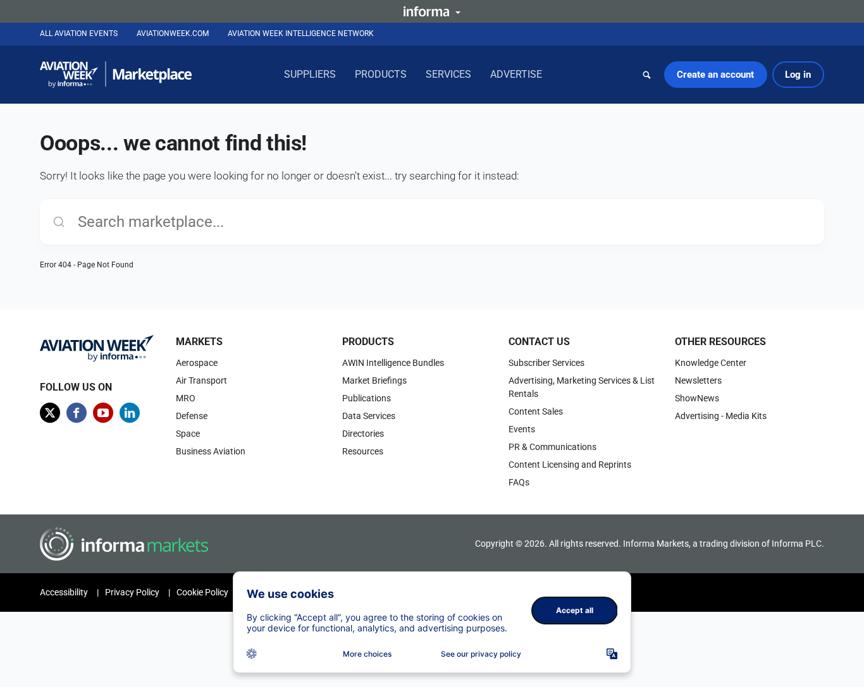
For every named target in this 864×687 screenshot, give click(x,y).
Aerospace (197, 363)
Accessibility (64, 592)
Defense (191, 416)
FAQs (519, 482)
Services (448, 74)
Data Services (368, 416)
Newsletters (698, 380)
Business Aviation (210, 451)
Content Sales (536, 411)
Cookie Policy (202, 592)
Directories (363, 434)
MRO (185, 398)
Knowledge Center (710, 363)
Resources (362, 451)
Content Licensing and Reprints (570, 464)
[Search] (647, 74)
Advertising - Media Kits (721, 416)
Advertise (516, 74)
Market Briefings (374, 380)
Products (381, 74)
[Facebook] (76, 413)
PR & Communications (552, 447)
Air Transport (201, 380)
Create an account (715, 74)
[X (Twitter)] (50, 413)
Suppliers (310, 74)
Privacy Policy (132, 592)
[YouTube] (103, 413)
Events (522, 429)
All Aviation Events (79, 33)
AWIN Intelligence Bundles (393, 363)
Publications (366, 398)
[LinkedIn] (130, 413)
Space (188, 434)
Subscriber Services (546, 363)
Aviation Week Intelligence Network (301, 33)
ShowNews (697, 398)
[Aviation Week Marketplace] (116, 74)
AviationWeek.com (173, 33)
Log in (798, 74)
